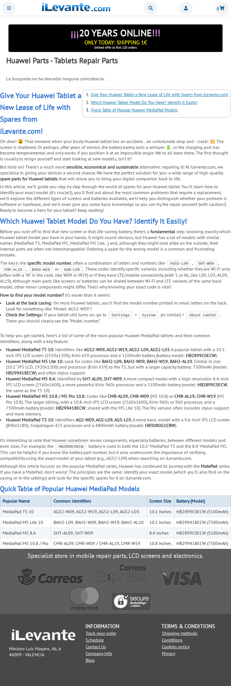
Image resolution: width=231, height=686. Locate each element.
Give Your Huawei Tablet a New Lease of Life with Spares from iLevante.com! (159, 94)
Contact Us (96, 646)
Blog (90, 660)
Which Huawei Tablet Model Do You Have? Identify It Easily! (144, 102)
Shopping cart (222, 8)
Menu (9, 8)
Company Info (99, 653)
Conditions (172, 640)
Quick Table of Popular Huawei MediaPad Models (134, 110)
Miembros (186, 8)
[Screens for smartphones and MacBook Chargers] (76, 9)
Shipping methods (179, 633)
